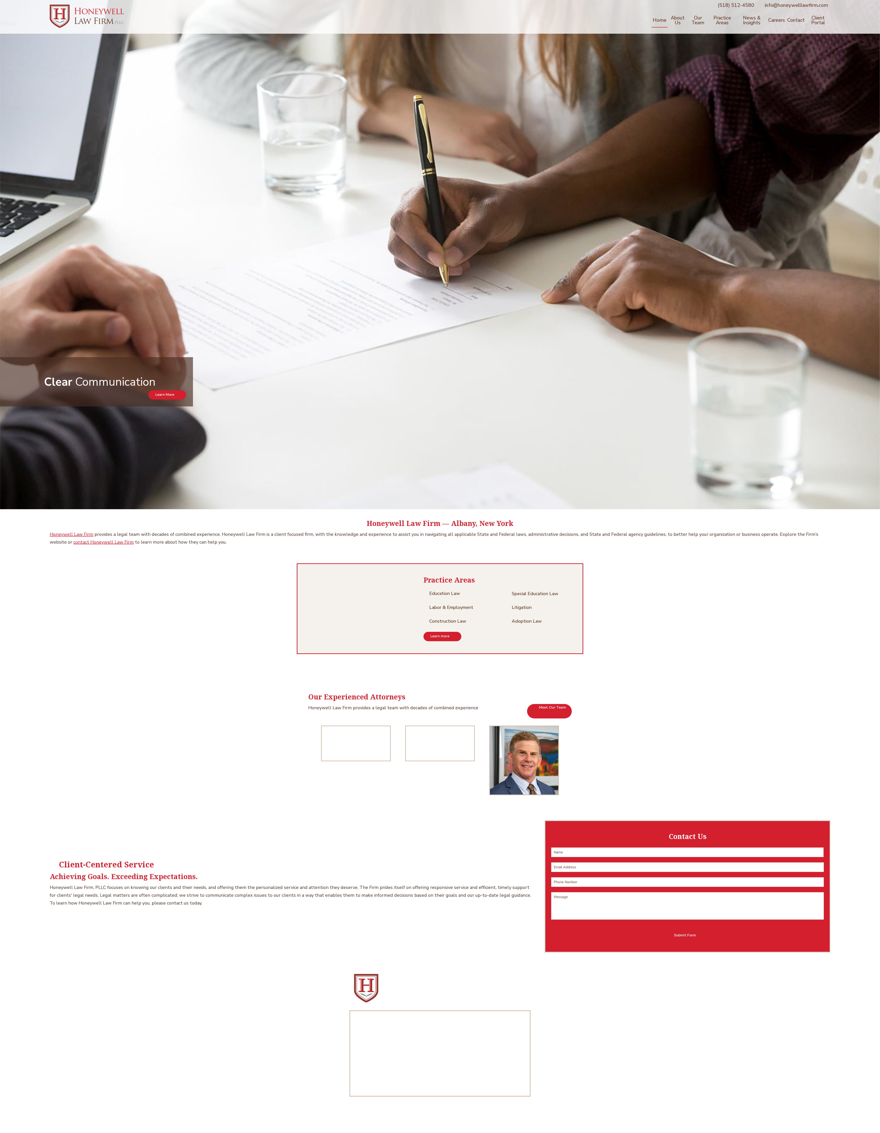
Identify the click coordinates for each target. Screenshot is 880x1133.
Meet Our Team (552, 707)
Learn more (439, 636)
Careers (776, 20)
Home (659, 20)
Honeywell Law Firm (71, 534)
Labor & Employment (451, 607)
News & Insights (752, 20)
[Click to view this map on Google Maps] (440, 1053)
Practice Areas (722, 20)
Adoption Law (527, 621)
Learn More (164, 394)
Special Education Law (535, 594)
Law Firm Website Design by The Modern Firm (440, 1123)
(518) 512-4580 (736, 5)
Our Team (698, 20)
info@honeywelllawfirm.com (796, 5)
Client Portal (818, 20)
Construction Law (447, 621)
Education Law (444, 594)
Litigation (522, 607)
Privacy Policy (455, 1117)
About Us (678, 20)
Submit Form (685, 935)
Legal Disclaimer (427, 1117)
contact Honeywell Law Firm (103, 542)
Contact (796, 20)
